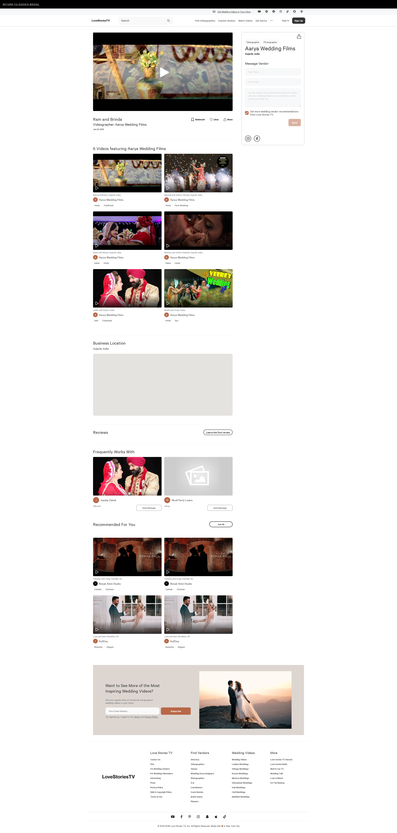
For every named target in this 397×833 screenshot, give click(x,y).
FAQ (152, 764)
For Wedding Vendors (160, 768)
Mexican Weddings (240, 778)
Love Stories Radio (278, 764)
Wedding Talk (276, 773)
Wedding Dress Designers (202, 773)
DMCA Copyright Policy (161, 792)
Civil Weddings (238, 792)
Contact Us (155, 759)
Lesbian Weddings (240, 764)
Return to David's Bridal (21, 4)
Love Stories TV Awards (281, 759)
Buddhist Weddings (241, 796)
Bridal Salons (196, 796)
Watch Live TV (277, 768)
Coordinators (197, 787)
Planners (194, 801)
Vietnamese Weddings (242, 782)
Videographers (197, 764)
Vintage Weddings (240, 768)
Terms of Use (156, 796)
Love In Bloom (276, 778)
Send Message (149, 507)
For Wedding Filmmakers (161, 773)
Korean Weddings (240, 773)
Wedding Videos (239, 759)
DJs (192, 782)
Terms (137, 716)
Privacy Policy (151, 716)
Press (152, 782)
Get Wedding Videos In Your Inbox (234, 11)
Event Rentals (197, 792)
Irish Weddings (238, 787)
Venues (194, 768)
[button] (163, 71)
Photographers (197, 778)
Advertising (155, 778)
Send (294, 122)
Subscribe (176, 711)
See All (221, 524)
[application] (163, 72)
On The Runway (277, 782)
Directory (195, 759)
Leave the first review (218, 432)
